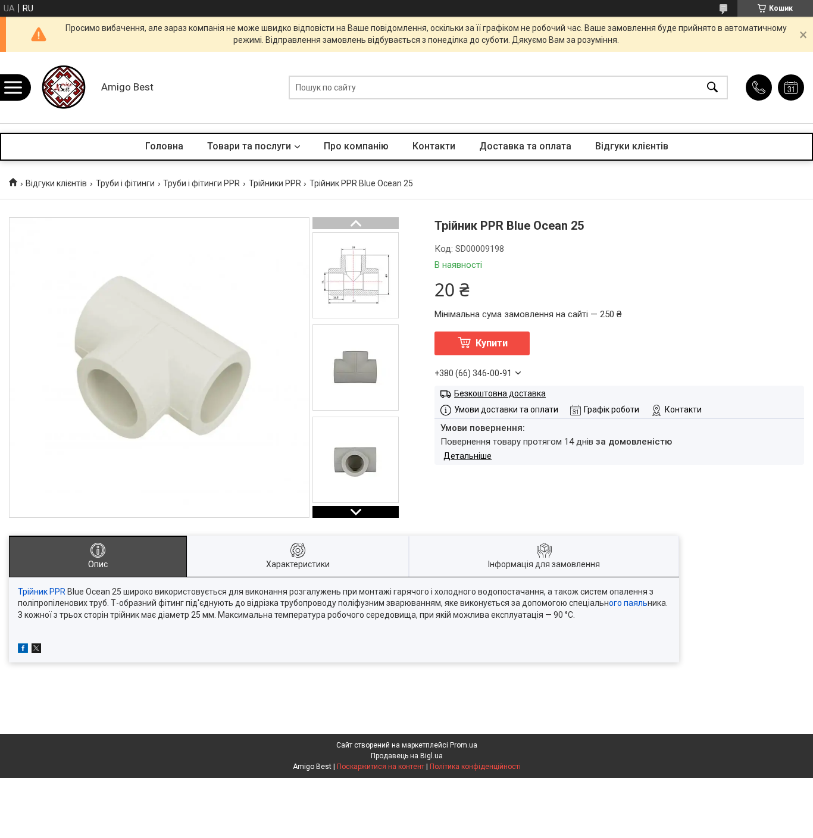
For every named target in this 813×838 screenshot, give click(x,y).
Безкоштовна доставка (500, 393)
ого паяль (628, 603)
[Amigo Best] (62, 87)
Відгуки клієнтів (631, 146)
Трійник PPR (41, 591)
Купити (492, 343)
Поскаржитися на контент (380, 766)
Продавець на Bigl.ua (407, 756)
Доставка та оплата (525, 146)
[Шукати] (712, 88)
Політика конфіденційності (475, 766)
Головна (164, 146)
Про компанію (356, 146)
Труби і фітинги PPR (201, 183)
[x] (36, 650)
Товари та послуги (249, 146)
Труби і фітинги (125, 183)
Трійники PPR (275, 183)
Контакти (433, 146)
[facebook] (23, 650)
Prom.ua (463, 745)
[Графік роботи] (791, 87)
